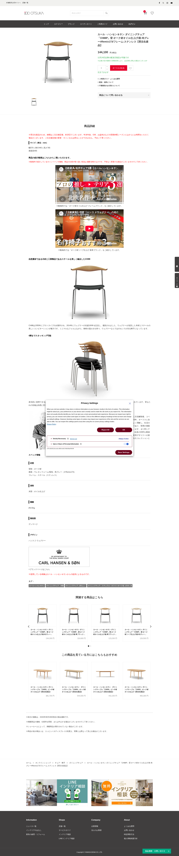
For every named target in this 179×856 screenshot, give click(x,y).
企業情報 (94, 826)
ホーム (28, 763)
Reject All (105, 430)
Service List (73, 439)
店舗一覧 (62, 826)
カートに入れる (119, 68)
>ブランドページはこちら (39, 569)
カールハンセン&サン (37, 586)
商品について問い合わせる (111, 95)
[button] (88, 646)
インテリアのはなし (34, 830)
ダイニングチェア (76, 763)
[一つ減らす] (107, 69)
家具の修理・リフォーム (35, 834)
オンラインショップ (43, 763)
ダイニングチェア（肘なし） (75, 586)
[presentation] (28, 626)
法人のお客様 (96, 830)
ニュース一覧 (31, 826)
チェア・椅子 (60, 763)
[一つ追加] (107, 66)
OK (123, 430)
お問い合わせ (129, 830)
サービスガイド (65, 830)
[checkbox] (126, 444)
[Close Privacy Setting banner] (130, 403)
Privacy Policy (51, 424)
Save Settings (123, 452)
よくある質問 (129, 826)
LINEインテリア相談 (67, 838)
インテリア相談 (65, 834)
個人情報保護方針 (131, 838)
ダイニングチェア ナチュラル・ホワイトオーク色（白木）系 (110, 586)
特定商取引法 (129, 834)
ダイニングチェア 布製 (55, 586)
